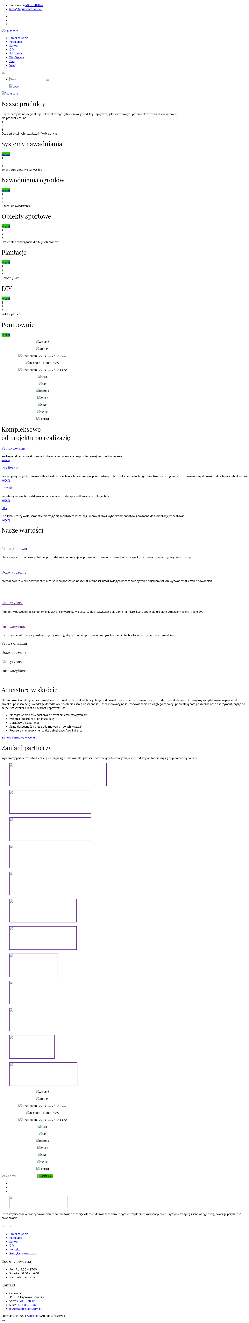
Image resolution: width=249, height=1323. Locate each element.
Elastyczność (12, 602)
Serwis (13, 45)
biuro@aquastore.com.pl (25, 9)
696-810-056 (27, 1305)
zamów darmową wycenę (18, 737)
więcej (6, 154)
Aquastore (33, 1316)
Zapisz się (46, 1175)
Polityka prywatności (23, 1253)
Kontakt (14, 1249)
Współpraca (16, 57)
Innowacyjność (14, 626)
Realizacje (16, 42)
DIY (11, 49)
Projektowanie (18, 38)
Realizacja (16, 1238)
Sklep (12, 65)
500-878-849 (34, 5)
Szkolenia (15, 53)
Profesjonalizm (14, 548)
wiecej (6, 190)
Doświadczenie (14, 572)
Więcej (6, 460)
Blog (12, 61)
